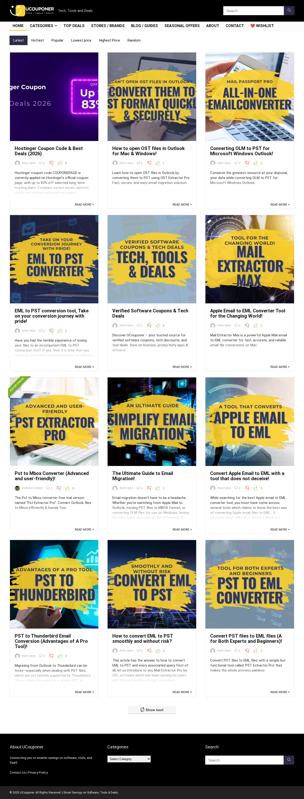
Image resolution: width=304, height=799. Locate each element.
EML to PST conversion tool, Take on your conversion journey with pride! (52, 316)
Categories (41, 26)
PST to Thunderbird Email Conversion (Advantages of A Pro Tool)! (51, 641)
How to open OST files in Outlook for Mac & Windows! (148, 151)
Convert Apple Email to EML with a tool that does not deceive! (247, 475)
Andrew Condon (32, 488)
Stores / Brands (108, 26)
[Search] (289, 10)
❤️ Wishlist (262, 26)
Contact (235, 26)
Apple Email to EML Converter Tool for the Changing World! (247, 313)
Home (18, 26)
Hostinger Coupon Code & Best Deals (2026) (49, 151)
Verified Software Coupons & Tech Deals (150, 313)
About (212, 26)
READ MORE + (84, 204)
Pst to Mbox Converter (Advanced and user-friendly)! (52, 475)
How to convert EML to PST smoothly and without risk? (142, 638)
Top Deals (74, 26)
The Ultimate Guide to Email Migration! (142, 475)
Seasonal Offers (182, 26)
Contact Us (18, 772)
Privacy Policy (38, 772)
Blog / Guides (144, 26)
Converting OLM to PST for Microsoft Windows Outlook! (241, 151)
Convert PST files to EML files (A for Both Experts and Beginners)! (246, 638)
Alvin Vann (29, 163)
